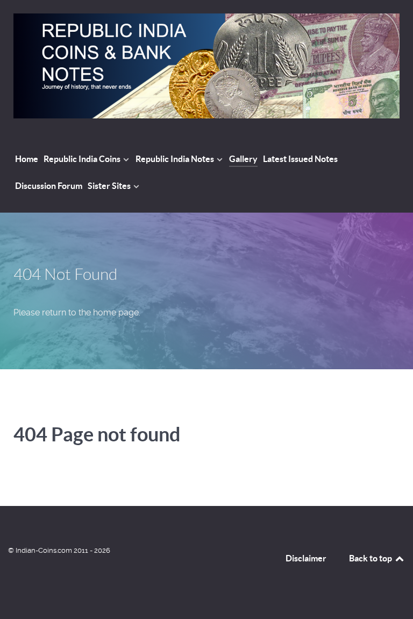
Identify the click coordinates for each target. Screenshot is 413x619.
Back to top (371, 558)
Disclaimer (306, 558)
